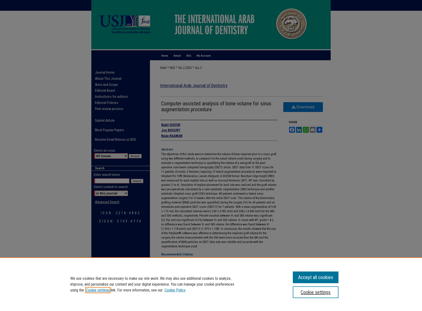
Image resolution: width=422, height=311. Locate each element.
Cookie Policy (175, 290)
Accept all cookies (315, 277)
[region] (211, 284)
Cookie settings (98, 290)
